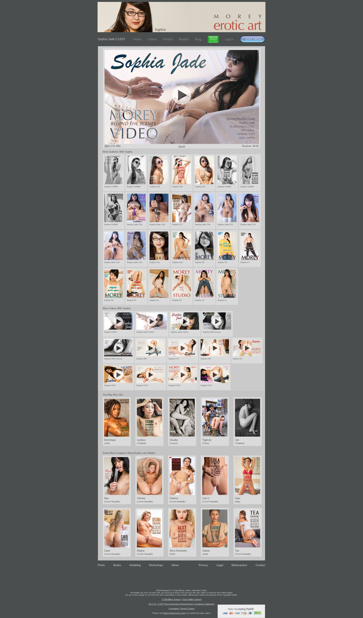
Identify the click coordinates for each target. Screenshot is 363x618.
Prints (101, 565)
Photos (168, 39)
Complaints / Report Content (182, 608)
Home (137, 39)
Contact (260, 565)
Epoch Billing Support (192, 599)
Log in (229, 39)
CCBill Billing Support (171, 599)
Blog (198, 39)
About (175, 565)
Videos (152, 39)
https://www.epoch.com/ (174, 613)
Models (184, 39)
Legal (219, 565)
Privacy (203, 565)
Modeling (135, 565)
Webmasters (239, 565)
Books (117, 565)
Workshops (156, 565)
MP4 (107, 146)
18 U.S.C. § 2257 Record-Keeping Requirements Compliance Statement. (181, 604)
